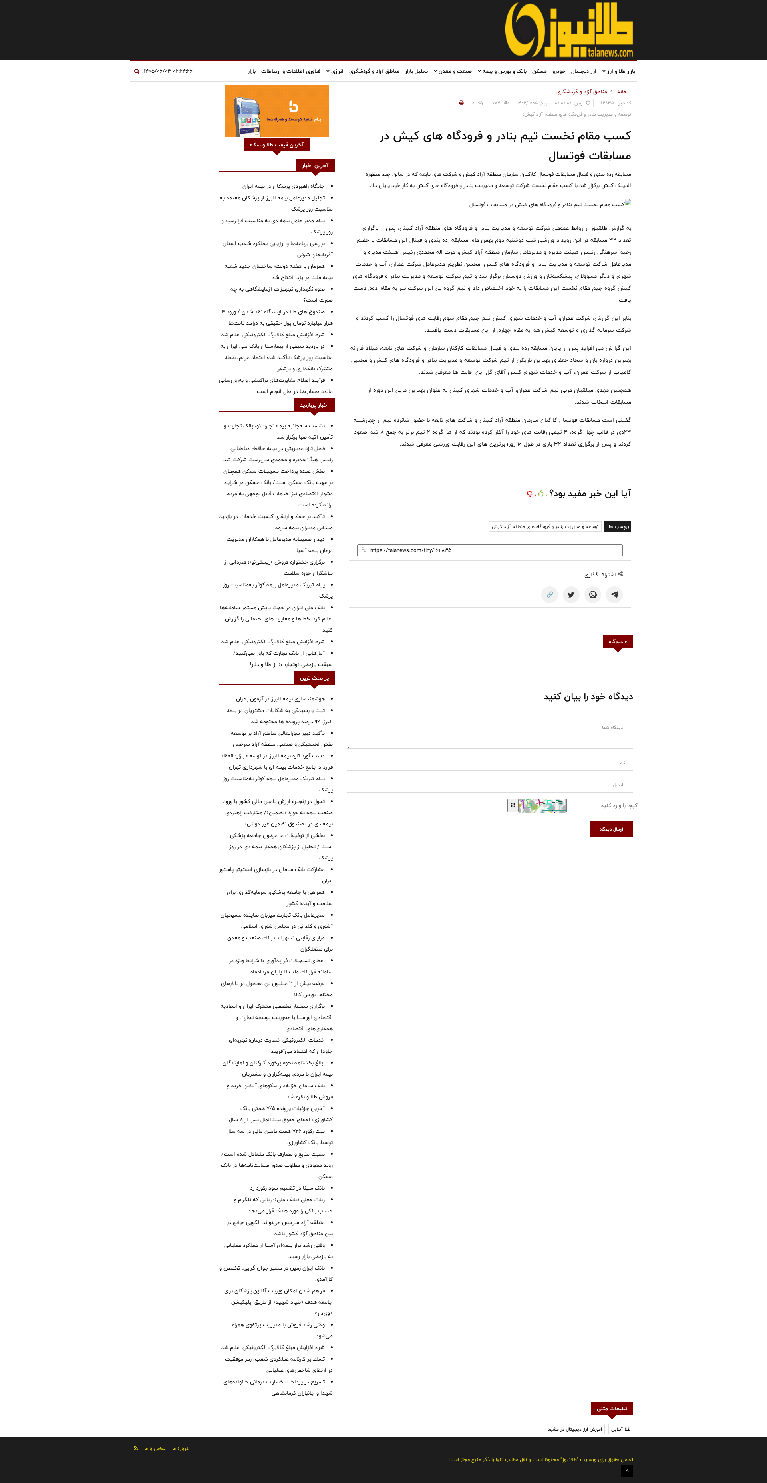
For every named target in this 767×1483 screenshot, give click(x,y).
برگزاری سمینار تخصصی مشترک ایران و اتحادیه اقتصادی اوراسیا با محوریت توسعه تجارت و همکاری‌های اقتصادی (277, 1017)
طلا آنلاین (620, 1429)
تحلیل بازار (416, 71)
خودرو (559, 71)
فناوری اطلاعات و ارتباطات (290, 71)
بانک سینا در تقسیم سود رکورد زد (287, 1188)
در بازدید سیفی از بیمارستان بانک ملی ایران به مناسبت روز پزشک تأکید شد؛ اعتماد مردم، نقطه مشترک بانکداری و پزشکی (277, 357)
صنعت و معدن (454, 71)
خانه (622, 91)
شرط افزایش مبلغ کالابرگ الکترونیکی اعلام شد (273, 334)
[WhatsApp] (592, 594)
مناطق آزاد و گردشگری (374, 71)
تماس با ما (155, 1448)
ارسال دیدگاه (611, 829)
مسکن (539, 71)
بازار (252, 71)
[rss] (136, 1448)
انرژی (337, 71)
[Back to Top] (627, 1471)
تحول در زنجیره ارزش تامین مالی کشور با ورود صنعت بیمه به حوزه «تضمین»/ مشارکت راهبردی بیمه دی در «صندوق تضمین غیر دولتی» (278, 813)
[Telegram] (614, 594)
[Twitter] (571, 594)
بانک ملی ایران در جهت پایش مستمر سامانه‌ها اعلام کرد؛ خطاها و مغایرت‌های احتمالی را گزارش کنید (276, 619)
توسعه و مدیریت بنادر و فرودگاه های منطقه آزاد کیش (545, 526)
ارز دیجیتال (583, 71)
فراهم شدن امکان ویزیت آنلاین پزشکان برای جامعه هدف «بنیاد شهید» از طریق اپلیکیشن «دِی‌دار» (278, 1302)
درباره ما (180, 1448)
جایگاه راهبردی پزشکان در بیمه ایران (283, 186)
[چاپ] (460, 103)
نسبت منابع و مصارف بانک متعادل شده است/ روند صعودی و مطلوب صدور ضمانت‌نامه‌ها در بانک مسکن (277, 1165)
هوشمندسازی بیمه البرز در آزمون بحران (280, 699)
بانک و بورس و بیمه (504, 71)
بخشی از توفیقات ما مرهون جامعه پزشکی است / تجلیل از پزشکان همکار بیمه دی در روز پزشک (281, 847)
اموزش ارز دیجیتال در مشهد (575, 1429)
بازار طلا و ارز (620, 71)
